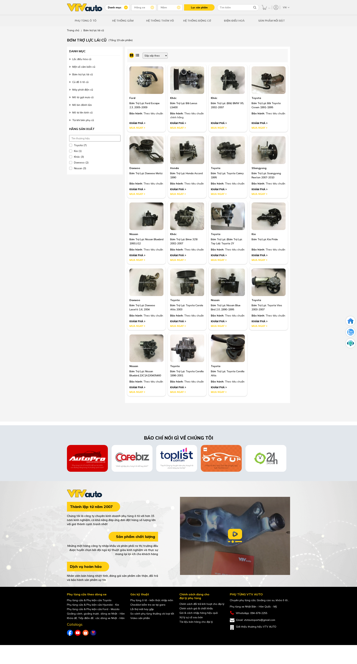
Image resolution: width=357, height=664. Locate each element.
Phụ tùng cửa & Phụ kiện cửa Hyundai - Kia (93, 604)
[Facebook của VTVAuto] (70, 633)
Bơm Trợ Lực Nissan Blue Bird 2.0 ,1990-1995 (225, 307)
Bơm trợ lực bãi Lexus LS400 (183, 105)
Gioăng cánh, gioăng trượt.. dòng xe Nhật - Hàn (96, 613)
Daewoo (134, 168)
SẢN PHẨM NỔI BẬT (271, 20)
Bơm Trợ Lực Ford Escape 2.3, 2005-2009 (144, 105)
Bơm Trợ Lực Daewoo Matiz (146, 173)
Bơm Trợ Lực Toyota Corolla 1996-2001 (187, 373)
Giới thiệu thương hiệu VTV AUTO (256, 626)
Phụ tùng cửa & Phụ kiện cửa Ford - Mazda (93, 609)
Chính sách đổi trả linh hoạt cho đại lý (201, 604)
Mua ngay (136, 127)
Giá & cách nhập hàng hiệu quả (198, 613)
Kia (254, 234)
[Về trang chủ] (350, 321)
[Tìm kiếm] (255, 7)
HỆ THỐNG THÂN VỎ (160, 20)
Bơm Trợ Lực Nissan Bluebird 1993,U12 (146, 241)
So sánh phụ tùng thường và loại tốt (152, 613)
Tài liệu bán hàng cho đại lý (196, 621)
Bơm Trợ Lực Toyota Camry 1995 (227, 175)
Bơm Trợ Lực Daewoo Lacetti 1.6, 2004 (142, 307)
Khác (173, 98)
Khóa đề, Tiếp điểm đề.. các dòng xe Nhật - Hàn (96, 618)
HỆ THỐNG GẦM (123, 20)
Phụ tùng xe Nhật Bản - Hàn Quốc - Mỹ (253, 606)
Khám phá (136, 123)
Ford (132, 98)
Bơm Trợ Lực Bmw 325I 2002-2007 (183, 241)
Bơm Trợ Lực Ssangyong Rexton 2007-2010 (266, 175)
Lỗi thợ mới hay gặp (142, 609)
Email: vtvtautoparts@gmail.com (255, 620)
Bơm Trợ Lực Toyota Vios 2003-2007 (267, 307)
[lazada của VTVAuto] (93, 633)
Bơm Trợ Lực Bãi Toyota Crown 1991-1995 (266, 105)
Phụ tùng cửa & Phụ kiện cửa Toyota (89, 600)
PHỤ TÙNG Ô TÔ (86, 20)
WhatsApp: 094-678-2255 (251, 613)
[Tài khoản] (276, 7)
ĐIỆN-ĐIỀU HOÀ (234, 20)
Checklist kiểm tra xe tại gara (147, 604)
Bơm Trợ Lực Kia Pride (265, 239)
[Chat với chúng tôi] (350, 332)
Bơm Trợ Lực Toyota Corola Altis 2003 (186, 307)
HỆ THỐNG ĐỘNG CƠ (197, 20)
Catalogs (75, 624)
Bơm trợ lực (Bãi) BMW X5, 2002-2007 (227, 105)
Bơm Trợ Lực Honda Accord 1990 (186, 175)
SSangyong (259, 168)
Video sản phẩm (140, 618)
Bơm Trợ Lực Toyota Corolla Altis (227, 373)
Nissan (133, 234)
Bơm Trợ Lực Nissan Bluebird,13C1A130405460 (145, 373)
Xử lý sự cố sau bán (191, 617)
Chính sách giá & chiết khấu (196, 608)
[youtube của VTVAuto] (78, 633)
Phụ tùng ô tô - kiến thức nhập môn (151, 600)
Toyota (256, 98)
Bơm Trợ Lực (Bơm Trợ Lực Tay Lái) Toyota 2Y (226, 241)
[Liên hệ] (350, 343)
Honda (174, 168)
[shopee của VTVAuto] (86, 633)
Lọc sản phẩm (199, 7)
